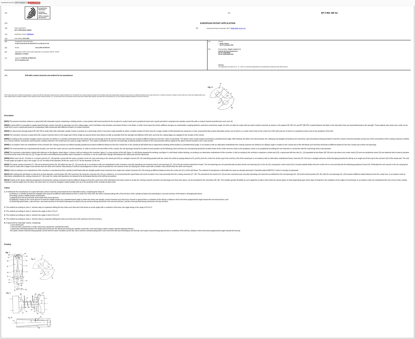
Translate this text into (7, 2)
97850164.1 (30, 34)
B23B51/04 (242, 28)
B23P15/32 (234, 28)
